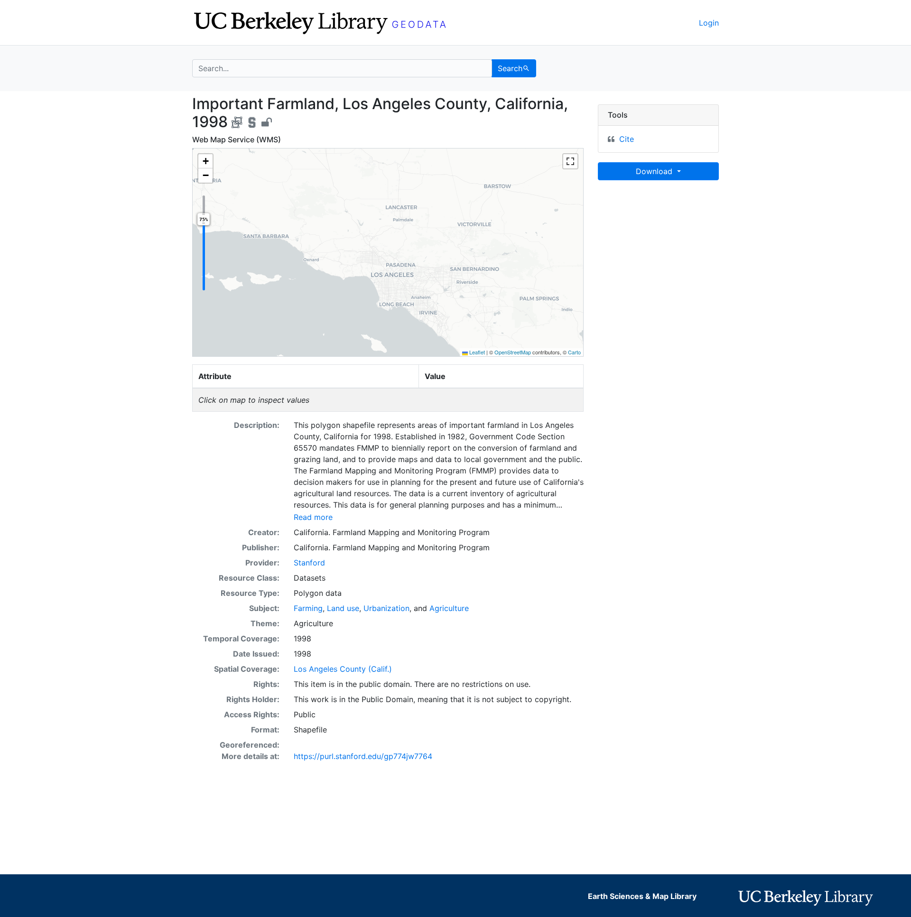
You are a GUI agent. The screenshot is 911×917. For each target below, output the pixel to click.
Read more (313, 517)
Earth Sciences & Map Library (642, 896)
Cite (626, 139)
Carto (574, 352)
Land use (343, 608)
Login (709, 23)
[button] (205, 161)
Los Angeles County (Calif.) (343, 669)
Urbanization (386, 608)
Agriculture (449, 608)
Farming (308, 608)
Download (655, 171)
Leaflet (476, 352)
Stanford (309, 562)
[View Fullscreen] (570, 161)
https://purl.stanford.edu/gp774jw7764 (363, 756)
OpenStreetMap (512, 352)
